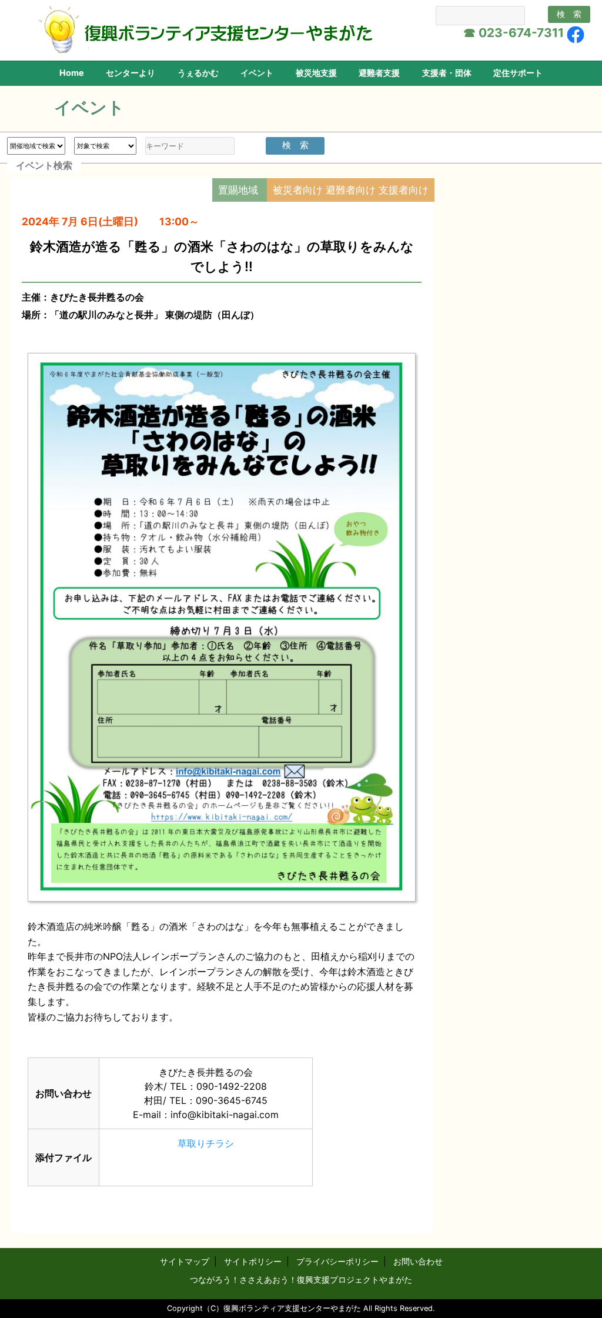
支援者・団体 (446, 73)
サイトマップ (184, 1261)
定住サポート (518, 73)
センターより (130, 73)
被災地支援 (316, 73)
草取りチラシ (206, 1143)
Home (71, 73)
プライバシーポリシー (337, 1261)
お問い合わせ (418, 1261)
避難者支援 (379, 73)
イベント (256, 73)
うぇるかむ (198, 73)
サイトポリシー (253, 1261)
